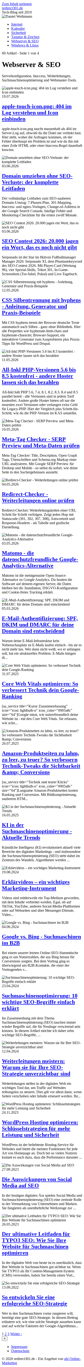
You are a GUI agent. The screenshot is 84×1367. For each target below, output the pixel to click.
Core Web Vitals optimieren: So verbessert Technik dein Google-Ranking (40, 690)
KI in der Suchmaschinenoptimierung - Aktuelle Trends (37, 831)
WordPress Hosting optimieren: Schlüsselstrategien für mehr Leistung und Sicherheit (40, 1128)
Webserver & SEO (25, 41)
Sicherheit (18, 33)
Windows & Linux (25, 45)
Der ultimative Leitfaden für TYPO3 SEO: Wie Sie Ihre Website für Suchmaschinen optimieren (36, 1243)
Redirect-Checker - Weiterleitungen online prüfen (38, 497)
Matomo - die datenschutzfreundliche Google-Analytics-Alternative (40, 559)
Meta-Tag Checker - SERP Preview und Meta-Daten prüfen (41, 442)
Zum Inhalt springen (17, 4)
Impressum (19, 1347)
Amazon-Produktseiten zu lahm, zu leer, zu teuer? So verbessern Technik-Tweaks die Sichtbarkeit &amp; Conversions (41, 762)
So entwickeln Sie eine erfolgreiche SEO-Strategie (34, 1300)
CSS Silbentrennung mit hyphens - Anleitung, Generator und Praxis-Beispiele (41, 306)
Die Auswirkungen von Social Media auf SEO (37, 1182)
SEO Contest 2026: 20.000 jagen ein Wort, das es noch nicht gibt (40, 244)
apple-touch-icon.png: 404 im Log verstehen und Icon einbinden (37, 112)
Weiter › (16, 1334)
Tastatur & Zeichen (25, 37)
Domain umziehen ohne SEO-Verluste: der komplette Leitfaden (37, 182)
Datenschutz (20, 1351)
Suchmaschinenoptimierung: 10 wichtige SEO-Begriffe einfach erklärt (39, 1002)
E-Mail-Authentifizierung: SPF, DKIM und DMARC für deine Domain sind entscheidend (40, 624)
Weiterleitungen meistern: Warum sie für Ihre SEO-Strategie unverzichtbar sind (36, 1067)
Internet (16, 24)
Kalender (18, 28)
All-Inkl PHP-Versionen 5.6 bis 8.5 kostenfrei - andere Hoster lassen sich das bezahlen (39, 376)
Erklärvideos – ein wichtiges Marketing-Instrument (36, 885)
